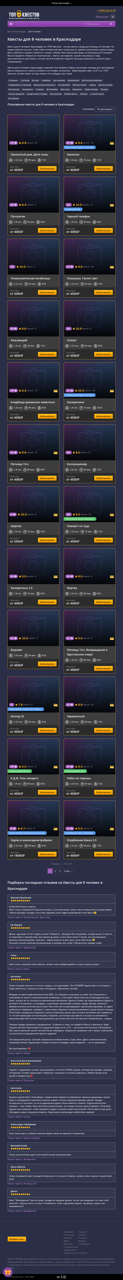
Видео (66, 1241)
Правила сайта (70, 1250)
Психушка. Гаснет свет (82, 278)
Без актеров (13, 98)
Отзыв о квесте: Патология (21, 1080)
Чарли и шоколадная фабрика (31, 840)
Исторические (64, 85)
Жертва (72, 588)
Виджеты (82, 1241)
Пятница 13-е (19, 464)
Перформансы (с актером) (19, 85)
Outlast (71, 340)
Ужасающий (19, 340)
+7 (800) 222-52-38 (106, 10)
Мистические (14, 89)
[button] (113, 16)
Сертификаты (85, 1244)
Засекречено (75, 402)
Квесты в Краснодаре (17, 32)
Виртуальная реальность (44, 85)
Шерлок (16, 526)
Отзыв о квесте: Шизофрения (22, 1211)
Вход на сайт (102, 16)
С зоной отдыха (97, 94)
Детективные (52, 89)
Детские (35, 80)
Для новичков (59, 80)
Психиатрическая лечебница (30, 278)
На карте (82, 1235)
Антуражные (27, 89)
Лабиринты (77, 89)
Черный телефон (78, 216)
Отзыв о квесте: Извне (18, 969)
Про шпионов (56, 94)
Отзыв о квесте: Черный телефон (24, 1138)
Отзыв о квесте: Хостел (19, 1117)
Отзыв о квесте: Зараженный (22, 947)
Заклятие (73, 154)
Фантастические (105, 85)
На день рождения (16, 94)
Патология (18, 216)
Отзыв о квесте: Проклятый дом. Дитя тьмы (29, 917)
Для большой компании (92, 80)
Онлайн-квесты (70, 94)
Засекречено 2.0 (21, 588)
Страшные (13, 80)
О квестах (83, 1232)
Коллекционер (77, 464)
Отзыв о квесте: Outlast (19, 1053)
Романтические (91, 89)
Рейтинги (68, 1238)
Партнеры (68, 1244)
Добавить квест (16, 1239)
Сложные (40, 89)
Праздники (68, 1232)
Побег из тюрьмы (79, 778)
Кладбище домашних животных (33, 402)
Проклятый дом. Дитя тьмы (29, 154)
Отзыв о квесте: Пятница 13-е (22, 1183)
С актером (24, 80)
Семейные (46, 80)
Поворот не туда (78, 526)
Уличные (83, 94)
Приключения (73, 80)
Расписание (69, 1235)
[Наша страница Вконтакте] (58, 1277)
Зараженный (75, 716)
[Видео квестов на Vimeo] (64, 1277)
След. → (68, 871)
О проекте (83, 1238)
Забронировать (47, 168)
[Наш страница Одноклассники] (61, 1277)
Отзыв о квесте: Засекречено (22, 1159)
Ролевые (104, 89)
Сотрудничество (71, 1247)
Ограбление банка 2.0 (81, 840)
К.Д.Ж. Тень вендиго (24, 778)
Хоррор (92, 85)
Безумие (16, 650)
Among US (17, 716)
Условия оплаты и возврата (75, 1253)
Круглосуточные (80, 85)
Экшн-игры (65, 89)
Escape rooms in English (37, 94)
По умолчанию (104, 109)
